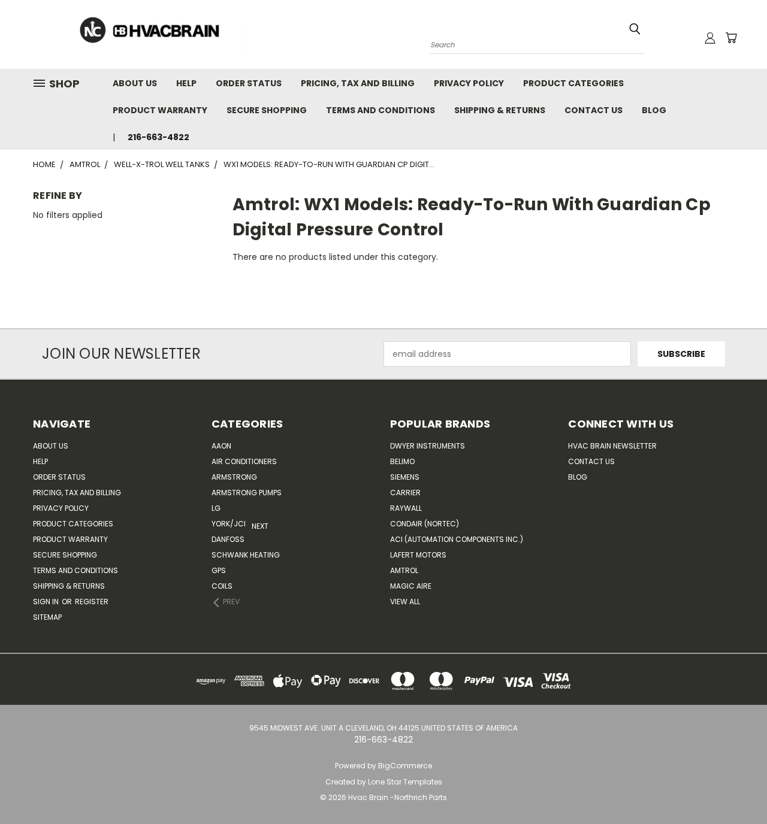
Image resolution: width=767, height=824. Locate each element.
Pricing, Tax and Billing (358, 83)
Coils (222, 586)
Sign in (47, 601)
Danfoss (228, 539)
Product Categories (573, 83)
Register (91, 601)
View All (405, 601)
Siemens (404, 477)
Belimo (402, 461)
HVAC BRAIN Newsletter (612, 446)
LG (216, 508)
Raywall (406, 508)
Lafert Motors (418, 555)
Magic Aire (410, 586)
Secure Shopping (267, 110)
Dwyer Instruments (427, 446)
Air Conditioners (244, 461)
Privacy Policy (469, 83)
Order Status (249, 83)
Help (186, 83)
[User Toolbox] (710, 38)
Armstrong (234, 477)
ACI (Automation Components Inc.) (456, 539)
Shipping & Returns (499, 110)
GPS (219, 570)
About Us (135, 83)
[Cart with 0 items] (731, 38)
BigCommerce (405, 766)
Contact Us (593, 110)
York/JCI (229, 524)
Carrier (405, 492)
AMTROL (404, 570)
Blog (654, 110)
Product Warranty (160, 110)
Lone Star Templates (405, 782)
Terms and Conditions (380, 110)
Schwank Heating (246, 555)
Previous (748, 786)
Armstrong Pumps (247, 492)
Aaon (221, 446)
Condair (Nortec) (424, 524)
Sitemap (47, 617)
